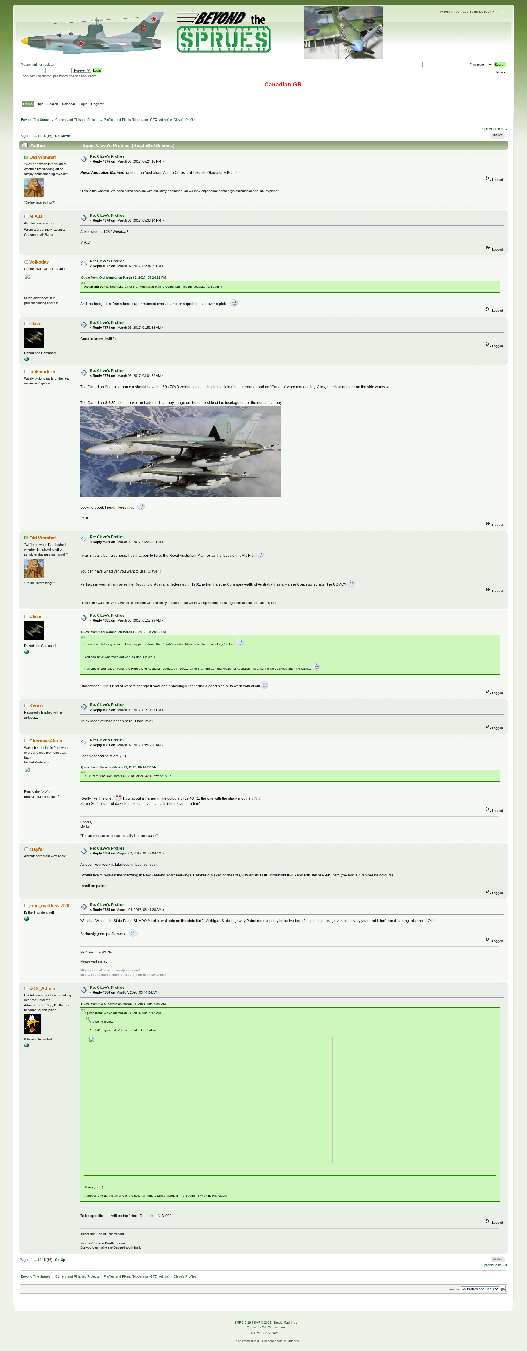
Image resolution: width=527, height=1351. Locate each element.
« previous (489, 129)
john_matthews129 (49, 905)
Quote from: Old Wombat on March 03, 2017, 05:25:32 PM (123, 631)
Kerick (36, 705)
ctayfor (36, 849)
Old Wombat (42, 157)
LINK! (256, 798)
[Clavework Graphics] (26, 360)
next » (502, 129)
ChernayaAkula (45, 740)
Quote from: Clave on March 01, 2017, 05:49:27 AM (118, 767)
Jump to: (454, 1289)
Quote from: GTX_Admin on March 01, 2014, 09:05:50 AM (123, 1003)
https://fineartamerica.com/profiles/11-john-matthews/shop (123, 975)
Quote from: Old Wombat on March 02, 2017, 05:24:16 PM (123, 277)
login (35, 64)
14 (39, 136)
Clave (35, 323)
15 (44, 136)
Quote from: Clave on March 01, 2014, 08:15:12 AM (123, 1013)
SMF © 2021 (262, 1322)
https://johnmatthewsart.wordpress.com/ (110, 970)
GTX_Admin (159, 119)
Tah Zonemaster (273, 1327)
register (48, 64)
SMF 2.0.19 (243, 1322)
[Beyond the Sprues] (26, 1046)
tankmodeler (42, 371)
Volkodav (39, 262)
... (36, 136)
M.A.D (35, 216)
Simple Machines (285, 1322)
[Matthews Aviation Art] (26, 919)
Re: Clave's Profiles (107, 156)
